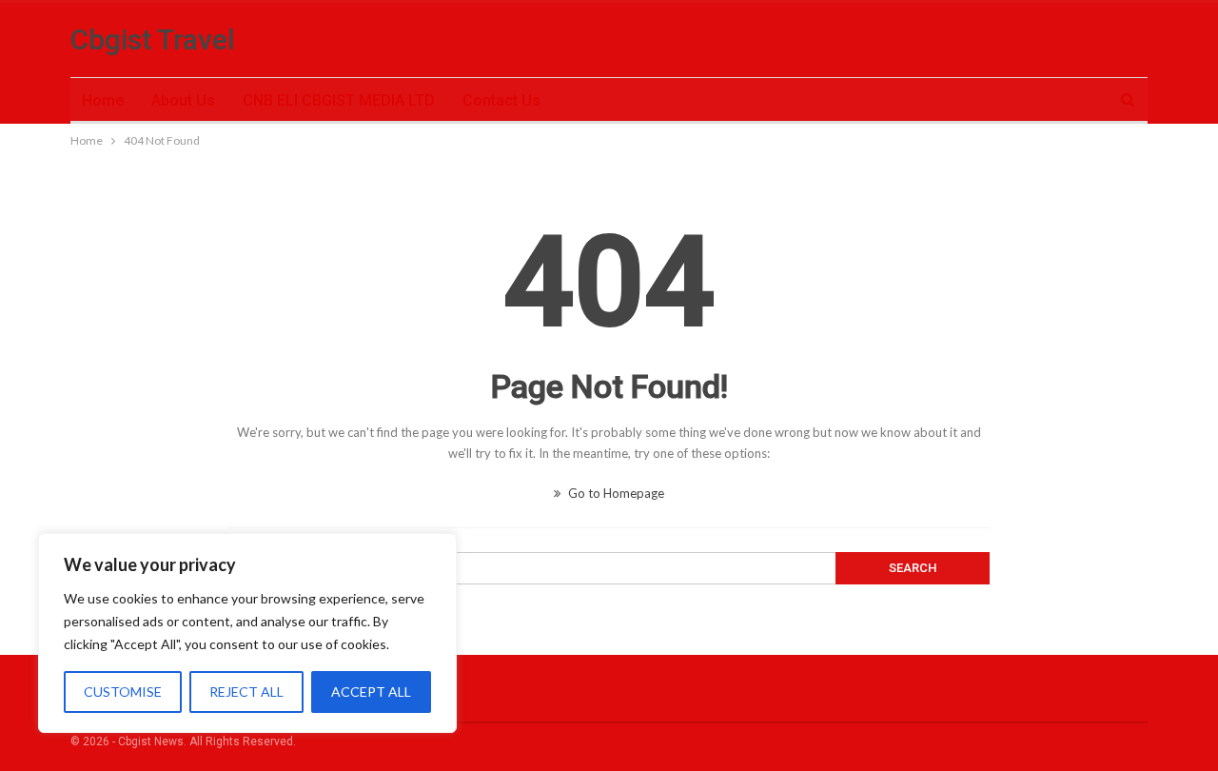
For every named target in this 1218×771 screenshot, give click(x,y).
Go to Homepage (614, 493)
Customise (123, 691)
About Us (183, 100)
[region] (247, 633)
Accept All (371, 691)
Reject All (246, 691)
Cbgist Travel (152, 39)
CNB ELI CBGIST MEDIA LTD (339, 100)
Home (103, 100)
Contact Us (501, 100)
